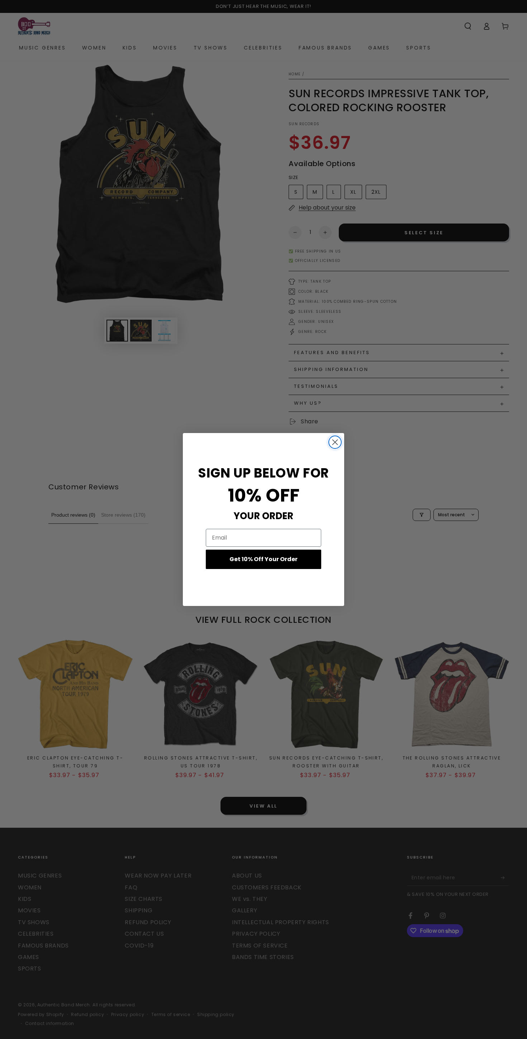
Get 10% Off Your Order (263, 559)
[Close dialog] (335, 442)
